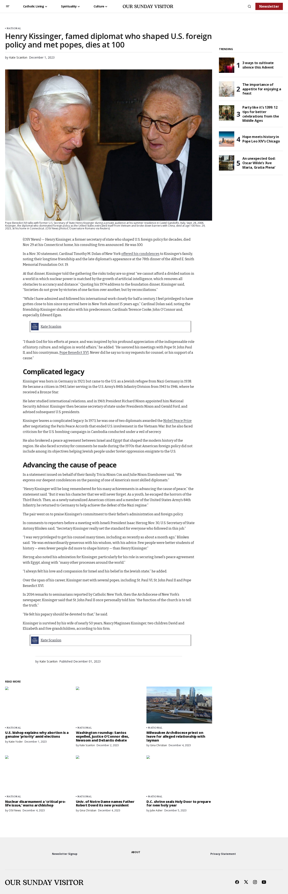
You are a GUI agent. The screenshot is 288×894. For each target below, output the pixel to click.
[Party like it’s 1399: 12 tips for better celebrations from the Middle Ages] (226, 113)
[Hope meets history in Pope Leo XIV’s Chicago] (226, 139)
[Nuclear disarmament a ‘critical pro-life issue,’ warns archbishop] (38, 773)
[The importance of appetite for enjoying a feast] (226, 89)
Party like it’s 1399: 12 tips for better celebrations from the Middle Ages (260, 114)
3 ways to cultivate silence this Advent (258, 65)
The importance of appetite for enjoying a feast (261, 89)
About (135, 852)
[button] (7, 6)
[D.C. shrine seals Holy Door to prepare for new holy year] (179, 773)
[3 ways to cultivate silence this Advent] (226, 65)
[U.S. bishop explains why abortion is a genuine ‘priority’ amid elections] (38, 705)
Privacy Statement (223, 854)
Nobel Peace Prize (177, 421)
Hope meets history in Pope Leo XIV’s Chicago (261, 139)
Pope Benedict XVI (74, 353)
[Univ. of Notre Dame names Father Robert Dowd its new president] (109, 773)
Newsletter (269, 6)
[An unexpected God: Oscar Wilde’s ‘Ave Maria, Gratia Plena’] (226, 163)
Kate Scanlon (51, 327)
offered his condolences (140, 254)
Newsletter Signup (64, 854)
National (14, 28)
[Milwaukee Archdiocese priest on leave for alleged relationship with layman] (179, 705)
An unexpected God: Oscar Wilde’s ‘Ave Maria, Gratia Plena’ (258, 163)
